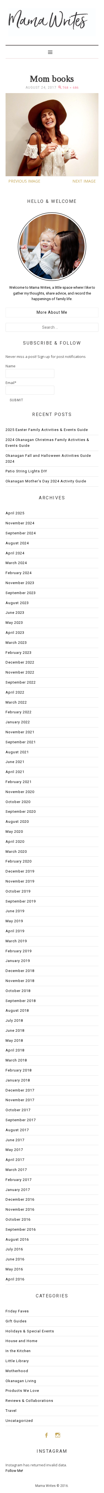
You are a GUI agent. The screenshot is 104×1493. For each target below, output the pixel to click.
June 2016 (15, 1259)
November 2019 (20, 881)
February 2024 (19, 573)
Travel (11, 1411)
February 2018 (19, 1070)
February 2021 (19, 782)
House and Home (21, 1341)
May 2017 (14, 1150)
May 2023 (14, 622)
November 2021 (20, 732)
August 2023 (17, 603)
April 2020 (15, 841)
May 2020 (14, 831)
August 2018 (17, 1010)
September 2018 (21, 1001)
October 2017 (18, 1110)
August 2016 (17, 1239)
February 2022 (19, 712)
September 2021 (21, 742)
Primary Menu (52, 51)
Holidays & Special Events (30, 1331)
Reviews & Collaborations (29, 1401)
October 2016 (18, 1219)
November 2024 (20, 523)
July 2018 (14, 1020)
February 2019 (19, 951)
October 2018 (18, 991)
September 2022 (21, 682)
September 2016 (21, 1229)
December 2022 (20, 662)
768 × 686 (71, 87)
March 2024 (16, 563)
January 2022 (18, 722)
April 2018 (15, 1050)
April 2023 (15, 632)
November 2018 (20, 981)
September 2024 (21, 533)
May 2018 (14, 1040)
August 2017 (17, 1130)
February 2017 (19, 1180)
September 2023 (21, 593)
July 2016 (14, 1249)
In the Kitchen (18, 1351)
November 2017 (20, 1100)
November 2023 (20, 583)
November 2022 (20, 672)
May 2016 (14, 1269)
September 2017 (21, 1120)
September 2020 (21, 811)
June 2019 (15, 911)
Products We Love (22, 1391)
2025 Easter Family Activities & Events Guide (47, 430)
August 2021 (17, 752)
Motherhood (17, 1371)
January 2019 (18, 961)
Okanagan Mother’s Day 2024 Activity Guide (46, 481)
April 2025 (15, 513)
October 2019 (18, 891)
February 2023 (19, 652)
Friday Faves (17, 1311)
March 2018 (16, 1060)
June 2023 (15, 612)
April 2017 (15, 1160)
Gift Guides (16, 1321)
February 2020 (19, 861)
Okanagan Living (21, 1381)
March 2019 (16, 941)
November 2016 (20, 1209)
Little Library (17, 1361)
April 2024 (15, 553)
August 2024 (17, 543)
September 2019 (21, 901)
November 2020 (20, 792)
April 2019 (15, 931)
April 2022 (15, 692)
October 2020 (18, 802)
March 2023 (16, 642)
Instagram (58, 1435)
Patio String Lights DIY (26, 471)
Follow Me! (14, 1471)
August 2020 (17, 821)
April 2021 (15, 772)
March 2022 (16, 702)
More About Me (52, 312)
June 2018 (15, 1030)
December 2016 (20, 1199)
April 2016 (15, 1279)
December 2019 (20, 871)
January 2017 (18, 1190)
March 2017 (16, 1170)
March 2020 (16, 851)
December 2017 (20, 1090)
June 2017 (15, 1140)
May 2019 (14, 921)
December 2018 (20, 971)
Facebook (46, 1435)
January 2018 (18, 1080)
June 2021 (15, 762)
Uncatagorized (19, 1421)
